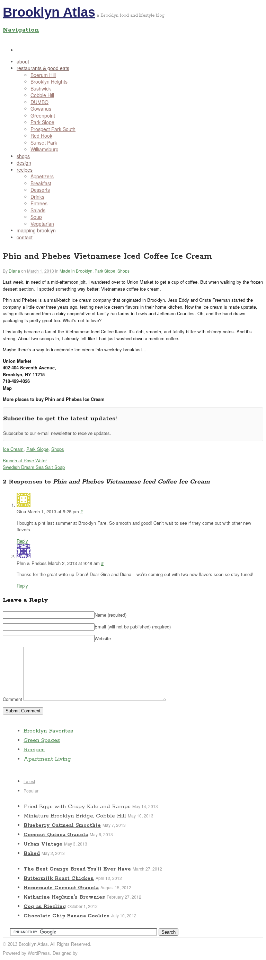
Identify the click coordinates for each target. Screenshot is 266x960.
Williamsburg (44, 149)
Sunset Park (43, 142)
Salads (37, 210)
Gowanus (40, 108)
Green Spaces (42, 740)
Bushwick (40, 88)
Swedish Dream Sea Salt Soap (34, 467)
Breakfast (40, 183)
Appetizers (42, 176)
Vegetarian (42, 223)
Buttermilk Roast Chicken (59, 878)
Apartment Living (47, 759)
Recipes (34, 749)
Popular (31, 791)
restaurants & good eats (43, 68)
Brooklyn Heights (49, 81)
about (23, 61)
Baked (32, 853)
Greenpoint (42, 115)
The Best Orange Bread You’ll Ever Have (77, 869)
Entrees (38, 203)
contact (25, 237)
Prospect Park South (53, 129)
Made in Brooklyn (76, 271)
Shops (123, 271)
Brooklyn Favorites (48, 731)
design (24, 162)
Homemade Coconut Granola (61, 888)
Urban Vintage (43, 844)
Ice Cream (13, 449)
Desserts (40, 189)
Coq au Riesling (45, 906)
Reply (22, 541)
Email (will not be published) (133, 626)
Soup (36, 216)
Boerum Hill (43, 74)
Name (110, 614)
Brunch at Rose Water (25, 460)
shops (23, 156)
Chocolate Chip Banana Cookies (66, 916)
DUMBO (39, 101)
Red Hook (41, 135)
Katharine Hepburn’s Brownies (64, 897)
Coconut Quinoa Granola (56, 835)
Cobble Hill (42, 95)
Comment (12, 699)
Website (103, 638)
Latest (29, 781)
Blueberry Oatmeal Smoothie (62, 825)
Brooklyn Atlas (49, 12)
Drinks (37, 196)
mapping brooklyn (36, 230)
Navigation (21, 30)
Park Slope (42, 122)
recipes (25, 169)
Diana (14, 271)
